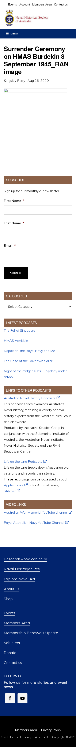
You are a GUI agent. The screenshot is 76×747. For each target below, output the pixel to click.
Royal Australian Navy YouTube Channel (34, 522)
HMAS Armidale (16, 340)
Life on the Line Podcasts (23, 461)
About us (11, 588)
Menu (14, 33)
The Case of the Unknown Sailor (28, 361)
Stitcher (10, 491)
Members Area (17, 622)
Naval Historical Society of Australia (36, 18)
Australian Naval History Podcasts (30, 398)
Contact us (13, 662)
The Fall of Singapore (19, 330)
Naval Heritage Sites (22, 568)
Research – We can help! (25, 559)
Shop (8, 598)
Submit (16, 273)
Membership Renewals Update (31, 632)
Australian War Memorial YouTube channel (36, 512)
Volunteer (12, 642)
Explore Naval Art (19, 578)
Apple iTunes (13, 485)
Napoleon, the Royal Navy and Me (29, 351)
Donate (10, 652)
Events (9, 612)
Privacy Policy (51, 730)
